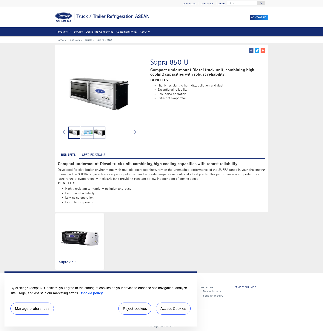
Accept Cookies (173, 308)
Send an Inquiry (213, 295)
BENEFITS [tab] (68, 155)
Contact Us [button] (259, 17)
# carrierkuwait (245, 287)
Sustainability (127, 32)
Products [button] (62, 31)
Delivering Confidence (99, 31)
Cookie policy (92, 293)
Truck (88, 39)
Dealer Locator (212, 291)
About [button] (143, 31)
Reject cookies (135, 308)
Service (78, 31)
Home (60, 39)
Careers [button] (221, 3)
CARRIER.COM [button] (189, 3)
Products (74, 39)
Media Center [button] (207, 3)
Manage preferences (32, 308)
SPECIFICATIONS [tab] (93, 155)
